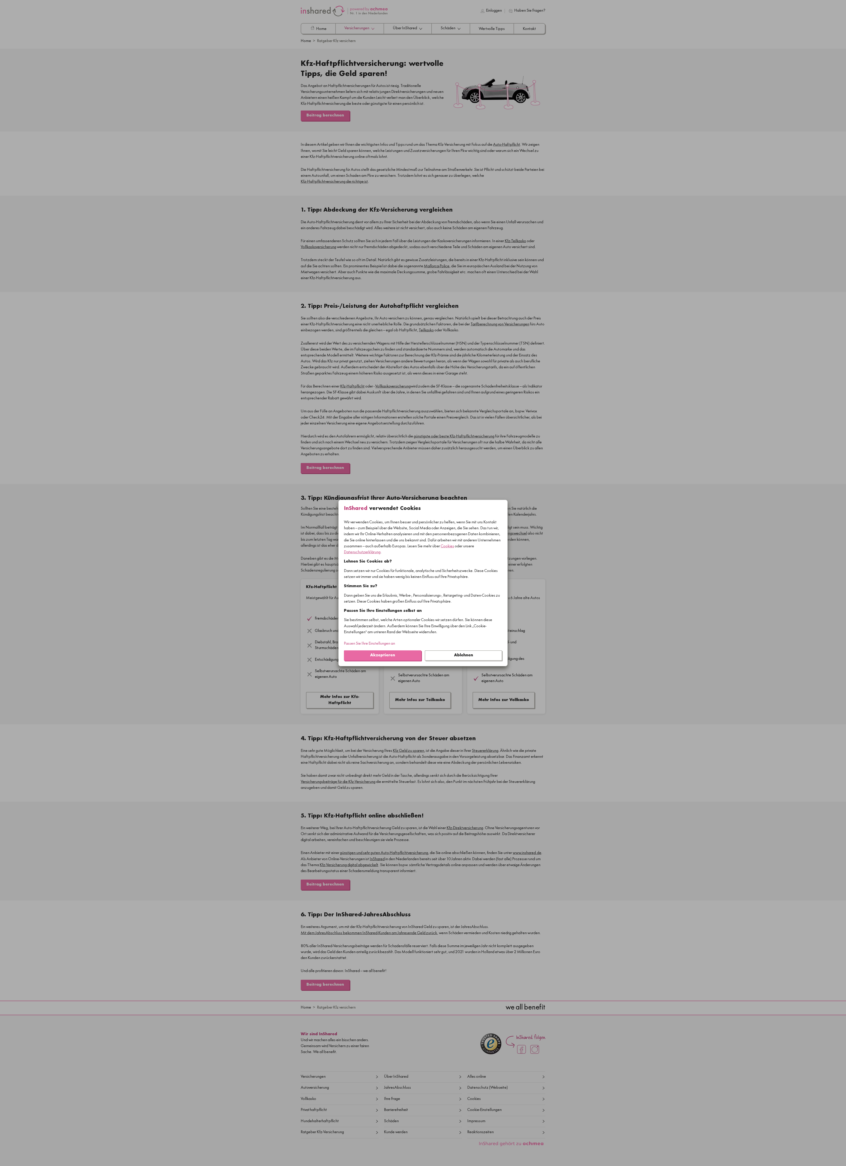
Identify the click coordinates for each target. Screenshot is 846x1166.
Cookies (447, 546)
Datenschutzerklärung (362, 552)
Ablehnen (463, 655)
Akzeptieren (382, 655)
